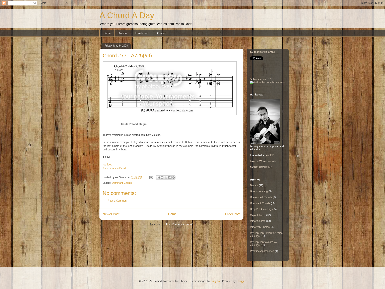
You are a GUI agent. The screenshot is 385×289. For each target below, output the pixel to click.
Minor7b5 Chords (260, 226)
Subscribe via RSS (261, 79)
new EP (269, 155)
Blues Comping (259, 191)
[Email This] (158, 177)
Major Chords (257, 215)
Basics (254, 185)
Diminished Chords (261, 197)
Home (107, 33)
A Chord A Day (126, 15)
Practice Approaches (262, 250)
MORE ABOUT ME (261, 167)
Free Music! (142, 33)
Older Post (232, 214)
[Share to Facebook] (170, 177)
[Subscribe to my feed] (104, 160)
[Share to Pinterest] (173, 177)
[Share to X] (166, 177)
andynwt (216, 281)
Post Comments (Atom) (179, 224)
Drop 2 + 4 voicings (261, 209)
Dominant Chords (122, 182)
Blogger (241, 281)
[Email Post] (151, 177)
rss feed (107, 164)
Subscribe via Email (114, 168)
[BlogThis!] (162, 177)
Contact (161, 33)
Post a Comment (117, 200)
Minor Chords (257, 220)
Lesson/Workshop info (263, 161)
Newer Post (111, 214)
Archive (123, 33)
